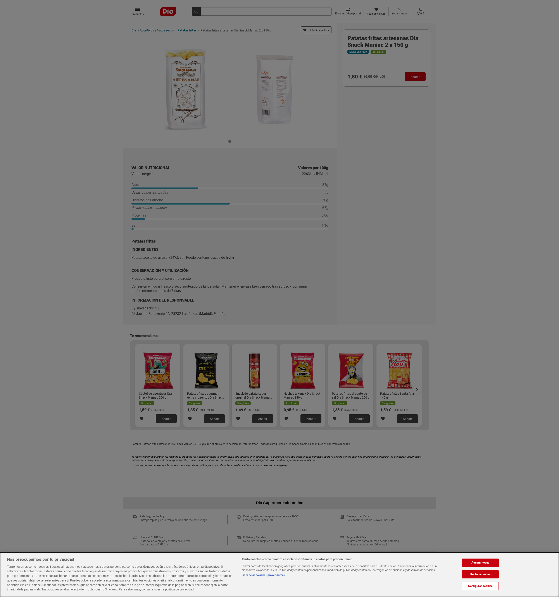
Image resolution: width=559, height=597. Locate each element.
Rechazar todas (480, 574)
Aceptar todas (480, 562)
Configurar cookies (480, 586)
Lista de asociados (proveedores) (263, 575)
